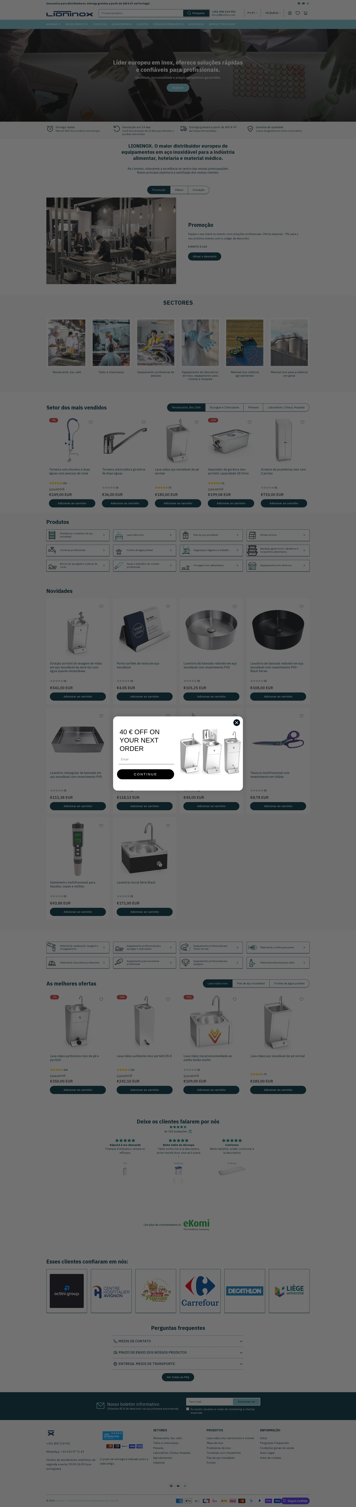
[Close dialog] (236, 722)
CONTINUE (145, 774)
